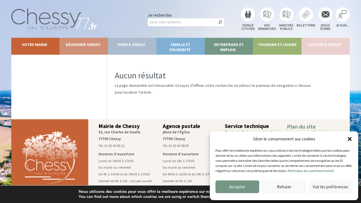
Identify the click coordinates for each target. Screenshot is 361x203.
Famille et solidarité (180, 47)
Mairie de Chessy (119, 126)
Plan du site (301, 126)
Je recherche (159, 15)
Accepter (237, 186)
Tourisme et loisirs (277, 44)
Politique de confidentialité (311, 171)
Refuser (284, 186)
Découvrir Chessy (83, 44)
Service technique (247, 126)
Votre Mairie (34, 44)
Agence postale (181, 126)
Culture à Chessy (324, 44)
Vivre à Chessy (131, 44)
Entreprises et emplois (229, 47)
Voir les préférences (330, 186)
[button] (350, 139)
